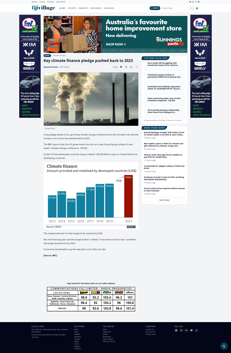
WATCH (34, 2)
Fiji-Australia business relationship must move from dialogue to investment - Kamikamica (163, 112)
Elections (77, 349)
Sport (76, 332)
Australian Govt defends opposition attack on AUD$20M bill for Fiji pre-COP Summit (164, 88)
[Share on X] (126, 67)
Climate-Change (59, 55)
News (62, 8)
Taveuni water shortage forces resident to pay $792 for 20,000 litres (163, 155)
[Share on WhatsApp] (131, 67)
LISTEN (42, 2)
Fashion (109, 8)
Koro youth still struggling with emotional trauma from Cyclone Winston (162, 65)
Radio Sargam (108, 339)
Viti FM (105, 334)
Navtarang (107, 336)
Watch (76, 341)
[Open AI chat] (224, 346)
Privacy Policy (151, 334)
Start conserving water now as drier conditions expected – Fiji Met (164, 99)
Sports (72, 8)
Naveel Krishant (51, 67)
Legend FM (107, 332)
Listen (76, 344)
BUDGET (50, 2)
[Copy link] (136, 67)
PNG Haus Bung (109, 341)
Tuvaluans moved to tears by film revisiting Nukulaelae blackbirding (164, 178)
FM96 (105, 329)
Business (96, 8)
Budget (77, 346)
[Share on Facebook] (121, 67)
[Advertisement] (92, 272)
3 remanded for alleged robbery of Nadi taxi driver (164, 167)
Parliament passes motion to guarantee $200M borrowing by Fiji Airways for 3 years (164, 77)
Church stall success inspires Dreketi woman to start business (164, 189)
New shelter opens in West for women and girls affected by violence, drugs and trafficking (163, 145)
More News (164, 200)
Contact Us (150, 329)
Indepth (84, 8)
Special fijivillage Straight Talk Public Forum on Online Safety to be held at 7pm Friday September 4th (164, 134)
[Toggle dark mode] (197, 8)
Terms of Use (150, 332)
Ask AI (156, 8)
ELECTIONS (60, 2)
